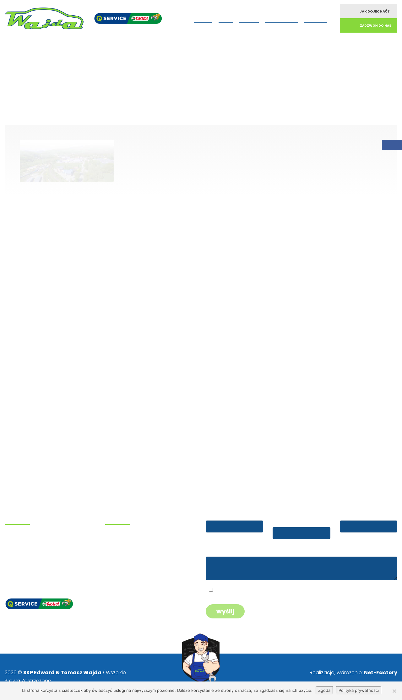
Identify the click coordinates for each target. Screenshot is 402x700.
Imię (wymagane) (227, 514)
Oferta (203, 17)
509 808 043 (29, 538)
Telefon (349, 514)
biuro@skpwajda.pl (31, 570)
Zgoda (324, 690)
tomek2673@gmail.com (37, 562)
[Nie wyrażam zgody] (394, 691)
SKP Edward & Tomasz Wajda (62, 672)
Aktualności (281, 17)
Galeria (249, 17)
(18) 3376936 (30, 547)
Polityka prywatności (359, 690)
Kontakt (315, 17)
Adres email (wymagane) (288, 517)
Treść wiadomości (227, 551)
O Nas (226, 17)
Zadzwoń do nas (375, 25)
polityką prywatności (261, 590)
